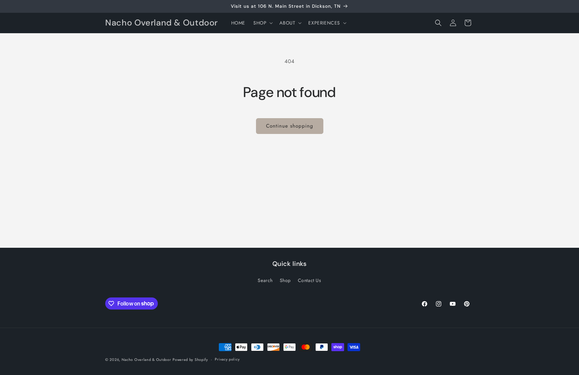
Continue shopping (289, 126)
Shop (285, 280)
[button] (262, 23)
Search (265, 280)
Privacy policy (227, 359)
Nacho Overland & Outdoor (146, 359)
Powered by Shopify (190, 359)
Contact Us (309, 280)
